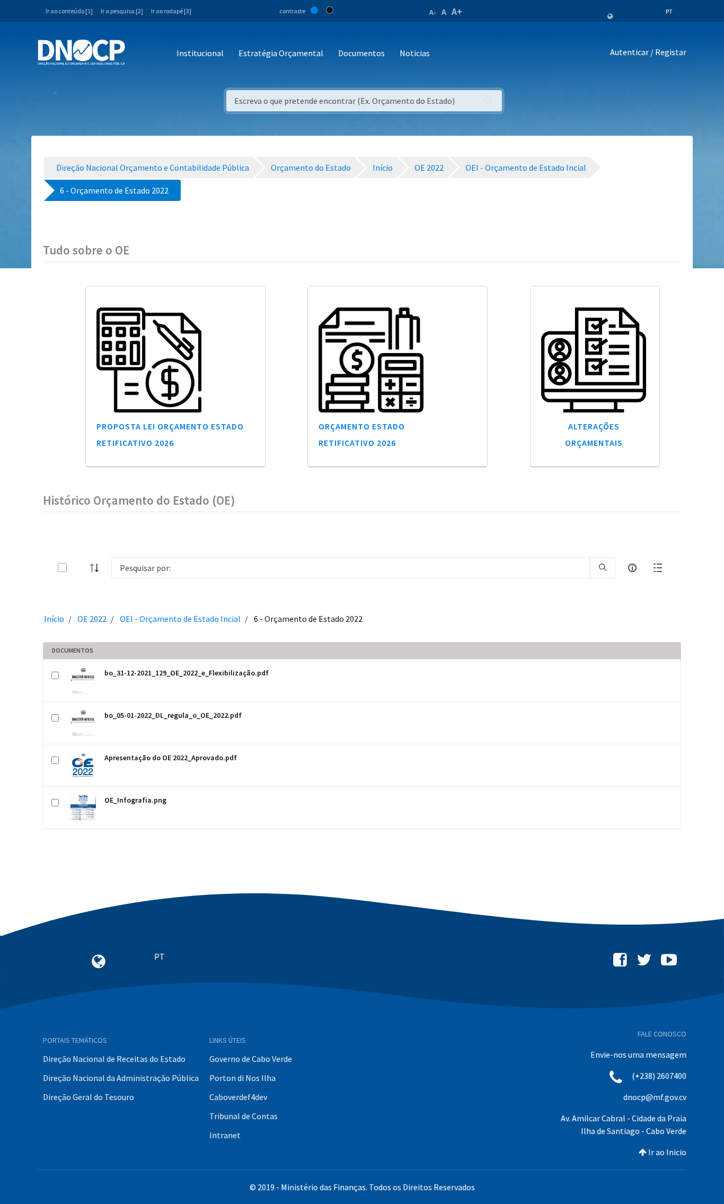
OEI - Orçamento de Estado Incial (180, 618)
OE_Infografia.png (135, 800)
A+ (457, 11)
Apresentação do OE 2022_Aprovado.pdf (170, 757)
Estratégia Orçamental (281, 53)
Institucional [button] (200, 53)
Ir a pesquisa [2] (122, 11)
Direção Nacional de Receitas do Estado (114, 1058)
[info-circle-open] (632, 567)
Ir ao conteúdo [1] (69, 11)
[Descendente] (97, 567)
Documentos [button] (361, 53)
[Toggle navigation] (139, 53)
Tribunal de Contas (243, 1116)
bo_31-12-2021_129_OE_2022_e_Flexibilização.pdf (186, 673)
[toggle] (79, 567)
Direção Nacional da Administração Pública (121, 1078)
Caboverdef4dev (238, 1097)
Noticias (415, 53)
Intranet (225, 1135)
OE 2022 (92, 618)
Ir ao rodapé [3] (171, 11)
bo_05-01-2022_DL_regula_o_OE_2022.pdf (173, 715)
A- (432, 12)
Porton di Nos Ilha (242, 1078)
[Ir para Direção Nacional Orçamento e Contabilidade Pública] (81, 52)
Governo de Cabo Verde (250, 1058)
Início (54, 618)
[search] (603, 568)
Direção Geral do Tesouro (88, 1097)
